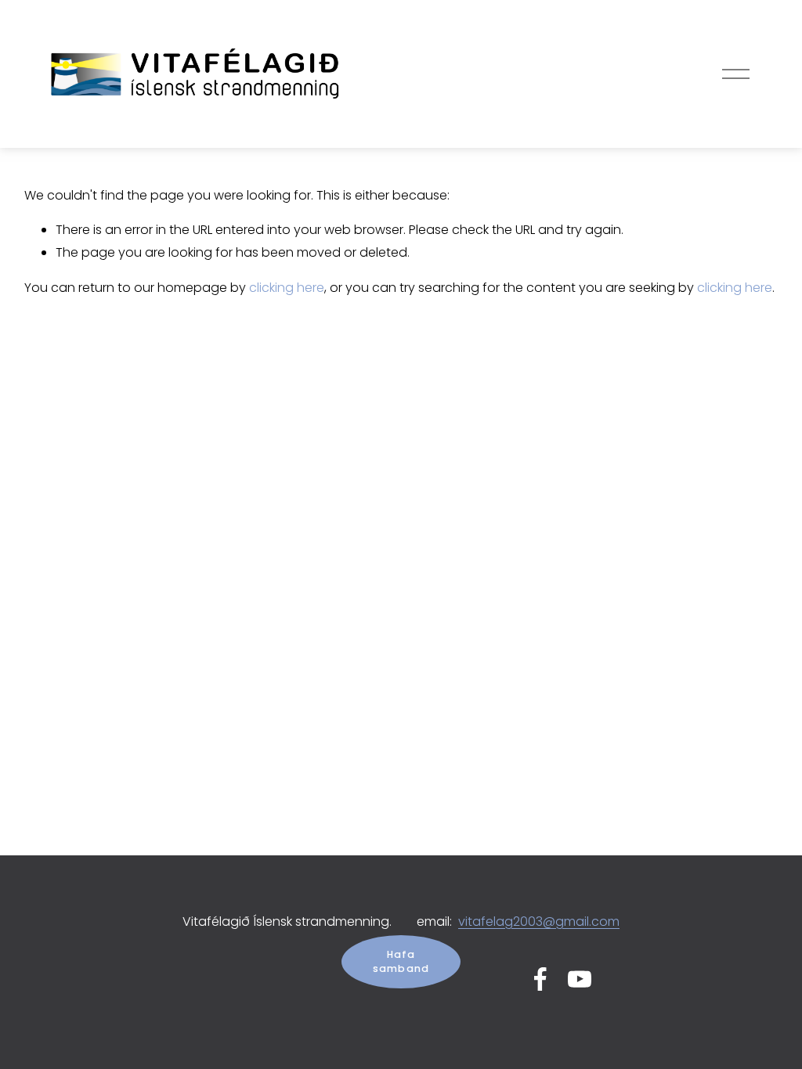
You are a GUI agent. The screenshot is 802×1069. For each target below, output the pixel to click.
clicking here (286, 288)
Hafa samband (401, 961)
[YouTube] (579, 979)
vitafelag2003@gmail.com (539, 921)
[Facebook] (540, 979)
